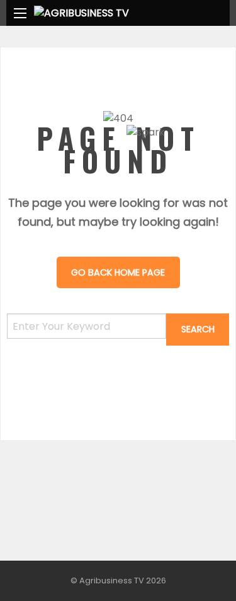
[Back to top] (195, 572)
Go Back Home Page (118, 272)
